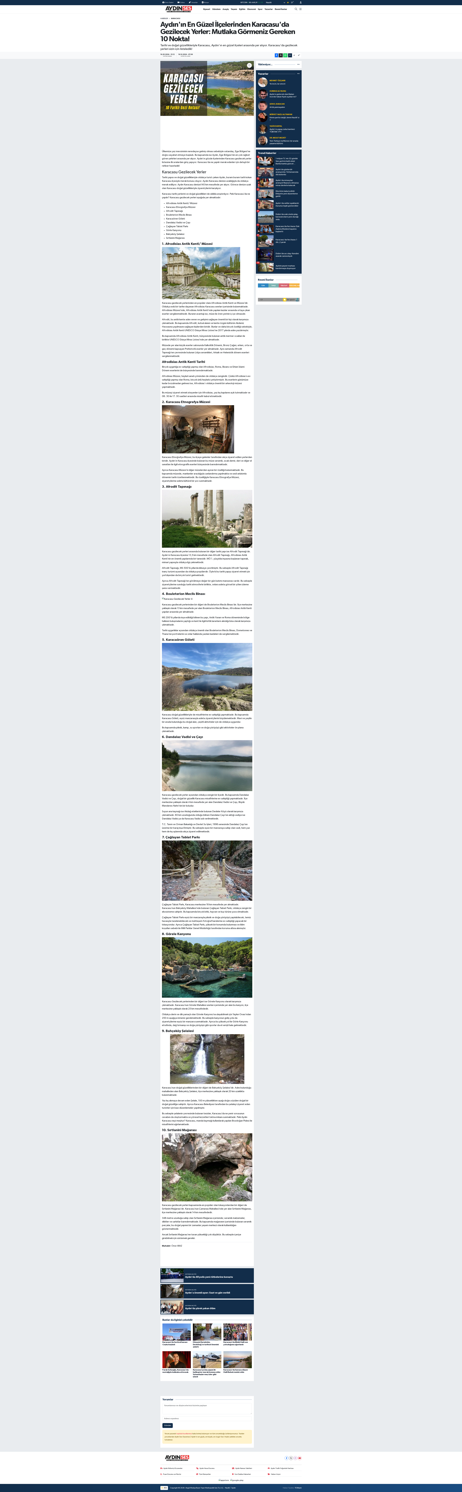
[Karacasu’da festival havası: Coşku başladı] (176, 1332)
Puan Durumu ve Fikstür (172, 1474)
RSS (165, 1488)
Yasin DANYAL (276, 126)
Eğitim (242, 9)
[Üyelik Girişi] (300, 2)
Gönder (167, 1425)
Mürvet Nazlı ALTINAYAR (281, 114)
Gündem (216, 9)
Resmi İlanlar (281, 9)
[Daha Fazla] (290, 55)
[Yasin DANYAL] (263, 129)
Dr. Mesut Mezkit (278, 138)
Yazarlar (194, 2)
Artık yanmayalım (277, 107)
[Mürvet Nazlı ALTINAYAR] (263, 117)
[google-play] (237, 1480)
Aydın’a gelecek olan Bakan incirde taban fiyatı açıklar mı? (283, 95)
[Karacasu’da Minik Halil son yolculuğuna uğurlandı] (237, 1332)
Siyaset (206, 9)
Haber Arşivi (275, 1474)
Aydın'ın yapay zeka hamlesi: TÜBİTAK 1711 (282, 130)
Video (182, 2)
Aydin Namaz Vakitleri (243, 1468)
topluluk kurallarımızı (184, 1434)
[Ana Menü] (300, 9)
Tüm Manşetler (205, 1474)
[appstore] (224, 1480)
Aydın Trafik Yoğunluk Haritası (282, 1468)
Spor (260, 9)
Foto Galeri (169, 2)
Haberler (164, 18)
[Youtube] (300, 1458)
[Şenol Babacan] (263, 106)
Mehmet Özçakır (277, 81)
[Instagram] (295, 1458)
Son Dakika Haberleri (243, 1474)
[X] (291, 1458)
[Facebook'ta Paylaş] (276, 55)
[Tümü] (298, 64)
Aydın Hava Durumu (207, 1468)
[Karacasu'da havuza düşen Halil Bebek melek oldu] (237, 1360)
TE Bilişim (298, 1488)
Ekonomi (251, 9)
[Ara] (296, 9)
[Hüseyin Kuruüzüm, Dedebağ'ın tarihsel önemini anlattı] (207, 1332)
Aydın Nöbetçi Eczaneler (173, 1468)
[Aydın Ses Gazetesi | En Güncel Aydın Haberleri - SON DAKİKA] (178, 9)
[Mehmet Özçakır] (263, 82)
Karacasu (175, 18)
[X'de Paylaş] (281, 55)
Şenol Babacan (277, 104)
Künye (206, 2)
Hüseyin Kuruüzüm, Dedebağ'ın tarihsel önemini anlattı (206, 1344)
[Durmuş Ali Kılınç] (263, 94)
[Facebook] (287, 1458)
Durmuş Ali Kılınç (278, 91)
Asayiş (226, 9)
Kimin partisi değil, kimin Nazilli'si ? (284, 119)
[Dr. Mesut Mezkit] (263, 141)
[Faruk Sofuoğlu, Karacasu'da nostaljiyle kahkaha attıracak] (176, 1360)
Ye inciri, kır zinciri (277, 84)
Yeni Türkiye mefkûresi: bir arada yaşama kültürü (284, 142)
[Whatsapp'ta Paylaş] (285, 55)
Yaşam (234, 9)
